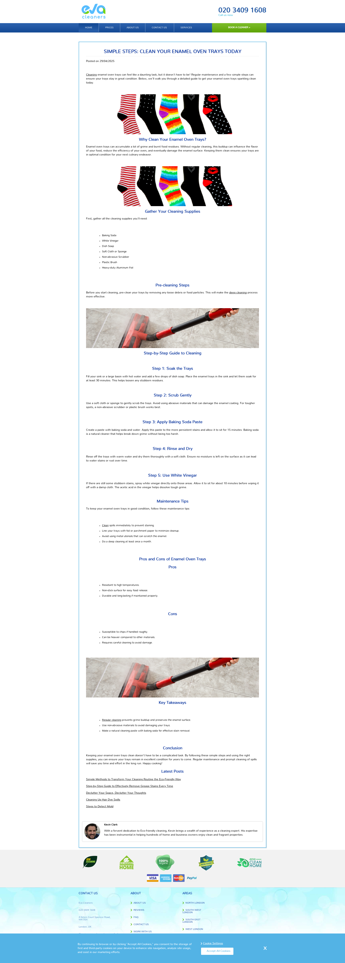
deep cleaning (238, 292)
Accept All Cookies (218, 951)
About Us (140, 903)
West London (194, 929)
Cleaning (91, 74)
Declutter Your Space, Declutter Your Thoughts (116, 793)
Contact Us (141, 924)
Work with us (143, 931)
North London (195, 903)
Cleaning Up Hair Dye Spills (103, 799)
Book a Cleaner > (239, 27)
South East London (191, 920)
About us (133, 27)
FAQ (136, 917)
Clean (105, 525)
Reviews (139, 910)
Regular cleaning (111, 720)
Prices (109, 27)
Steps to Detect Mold (99, 806)
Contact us (159, 27)
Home (88, 27)
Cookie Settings (213, 943)
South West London (191, 911)
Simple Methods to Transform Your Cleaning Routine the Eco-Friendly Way (133, 779)
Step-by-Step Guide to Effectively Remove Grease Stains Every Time (129, 786)
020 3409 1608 (242, 10)
